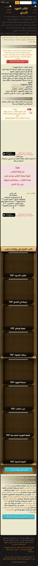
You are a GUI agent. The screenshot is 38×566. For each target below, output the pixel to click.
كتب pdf (9, 549)
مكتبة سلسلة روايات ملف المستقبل (15, 507)
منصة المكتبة (21, 547)
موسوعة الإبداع (17, 561)
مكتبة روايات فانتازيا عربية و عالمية (19, 493)
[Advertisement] (18, 136)
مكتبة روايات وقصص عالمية (24, 490)
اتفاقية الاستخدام (26, 549)
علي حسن (15, 84)
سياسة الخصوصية (10, 547)
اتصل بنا (15, 549)
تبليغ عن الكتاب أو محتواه (16, 61)
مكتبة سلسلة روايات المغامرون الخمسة (21, 496)
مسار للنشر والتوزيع (18, 86)
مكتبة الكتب (30, 547)
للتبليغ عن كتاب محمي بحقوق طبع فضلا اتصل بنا (14, 543)
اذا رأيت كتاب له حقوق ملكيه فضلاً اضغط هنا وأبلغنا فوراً (19, 557)
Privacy (31, 551)
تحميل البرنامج (10, 118)
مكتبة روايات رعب (30, 505)
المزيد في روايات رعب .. (18, 470)
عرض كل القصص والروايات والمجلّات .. (18, 517)
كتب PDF (5, 2)
